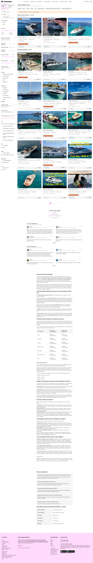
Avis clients (20, 545)
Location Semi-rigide (53, 551)
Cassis (24, 8)
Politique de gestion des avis (6, 557)
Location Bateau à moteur (54, 549)
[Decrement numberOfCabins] (10, 47)
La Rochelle (52, 545)
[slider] (2, 31)
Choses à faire (32, 1)
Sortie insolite (5, 78)
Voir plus (54, 242)
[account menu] (91, 1)
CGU (2, 550)
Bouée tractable (6, 89)
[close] (90, 12)
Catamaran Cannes (41, 8)
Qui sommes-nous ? (5, 541)
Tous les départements (7, 160)
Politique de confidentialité (6, 548)
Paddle (4, 99)
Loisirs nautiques (6, 76)
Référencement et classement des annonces (9, 555)
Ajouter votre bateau (63, 1)
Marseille (19, 8)
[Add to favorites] (90, 19)
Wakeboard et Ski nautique (8, 74)
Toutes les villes (6, 167)
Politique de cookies (5, 549)
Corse (51, 542)
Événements (5, 81)
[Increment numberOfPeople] (14, 44)
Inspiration (70, 1)
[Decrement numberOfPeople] (10, 44)
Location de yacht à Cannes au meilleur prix (53, 8)
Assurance (3, 543)
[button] (29, 128)
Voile (4, 24)
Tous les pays (5, 145)
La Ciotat (27, 8)
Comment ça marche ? (5, 542)
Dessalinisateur (5, 91)
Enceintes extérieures (7, 97)
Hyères (32, 8)
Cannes (51, 543)
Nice (35, 8)
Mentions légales (4, 551)
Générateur (5, 93)
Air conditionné (5, 95)
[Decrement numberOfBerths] (10, 50)
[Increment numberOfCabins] (14, 47)
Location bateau (26, 1)
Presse (3, 544)
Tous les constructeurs (54, 554)
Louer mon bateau (5, 545)
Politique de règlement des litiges (7, 556)
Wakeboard (5, 87)
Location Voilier (52, 548)
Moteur (4, 22)
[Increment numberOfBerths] (14, 50)
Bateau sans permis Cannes (66, 8)
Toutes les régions (6, 152)
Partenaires (4, 552)
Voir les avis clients (55, 217)
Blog (2, 558)
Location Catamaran (53, 550)
